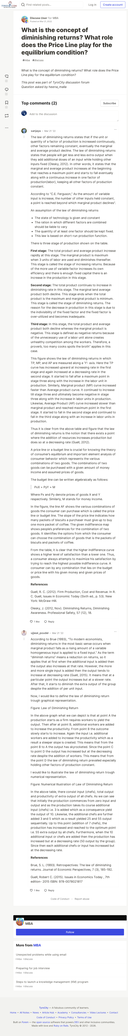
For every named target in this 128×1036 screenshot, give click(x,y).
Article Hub (48, 1012)
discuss (38, 60)
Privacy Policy (66, 1017)
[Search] (23, 5)
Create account (113, 4)
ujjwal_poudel (39, 633)
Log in (92, 4)
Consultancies (78, 1012)
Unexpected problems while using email (40, 956)
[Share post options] (6, 127)
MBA (55, 18)
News (36, 1012)
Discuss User (38, 18)
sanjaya (36, 130)
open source (43, 1022)
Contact (113, 1012)
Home (13, 1012)
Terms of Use (84, 1017)
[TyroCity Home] (9, 4)
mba (26, 60)
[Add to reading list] (6, 104)
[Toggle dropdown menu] (115, 129)
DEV (76, 1022)
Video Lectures (98, 1012)
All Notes (24, 1012)
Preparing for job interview (32, 970)
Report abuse (82, 898)
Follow (70, 932)
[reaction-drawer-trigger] (6, 78)
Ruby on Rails (61, 1025)
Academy (63, 1012)
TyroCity (43, 1007)
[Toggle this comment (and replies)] (24, 136)
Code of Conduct (60, 898)
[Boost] (6, 115)
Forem (25, 1022)
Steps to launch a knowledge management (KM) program (51, 984)
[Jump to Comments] (6, 91)
